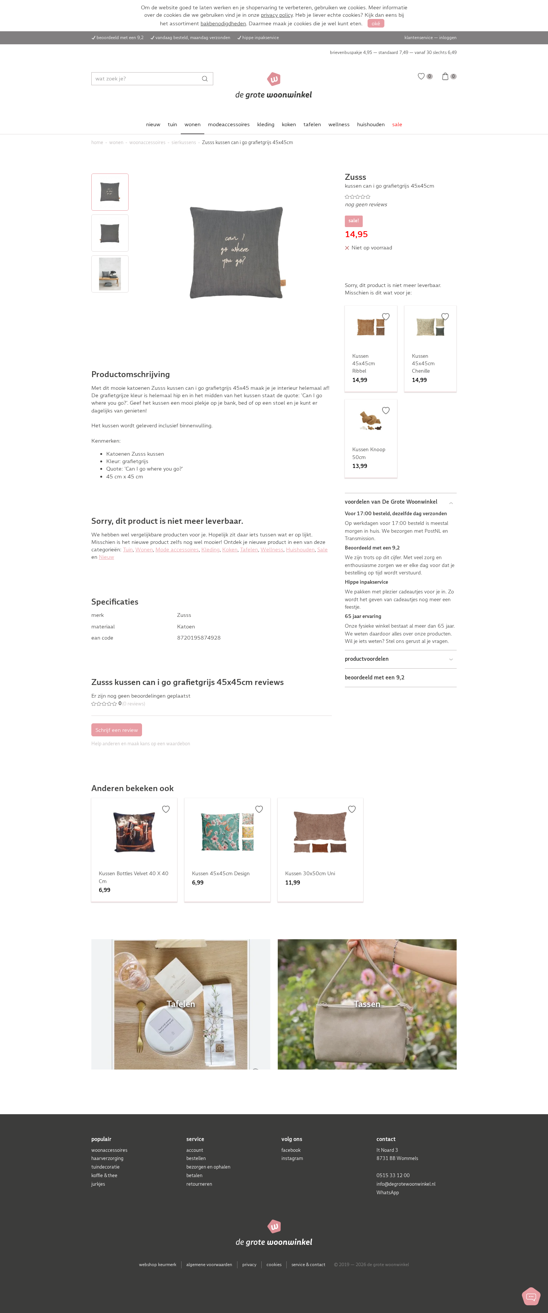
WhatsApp (388, 1192)
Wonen (144, 549)
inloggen (448, 37)
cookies (274, 1264)
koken (289, 124)
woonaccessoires (109, 1150)
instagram (292, 1158)
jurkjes (98, 1184)
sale (397, 124)
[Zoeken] (206, 78)
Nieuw (106, 557)
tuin (172, 124)
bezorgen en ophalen (208, 1167)
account (194, 1150)
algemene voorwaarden (209, 1264)
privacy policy (277, 15)
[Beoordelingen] (401, 196)
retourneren (199, 1184)
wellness (339, 124)
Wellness (272, 549)
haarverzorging (107, 1158)
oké (376, 23)
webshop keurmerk (157, 1264)
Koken (229, 549)
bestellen (196, 1158)
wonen (193, 124)
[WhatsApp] (531, 1296)
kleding (265, 124)
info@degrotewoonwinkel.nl (406, 1184)
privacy (249, 1264)
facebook (290, 1150)
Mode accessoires (177, 549)
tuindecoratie (105, 1167)
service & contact (308, 1264)
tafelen (312, 124)
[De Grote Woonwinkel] (274, 85)
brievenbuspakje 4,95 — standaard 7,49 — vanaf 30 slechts (393, 52)
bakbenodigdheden (223, 23)
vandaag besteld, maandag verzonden (192, 37)
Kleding (210, 549)
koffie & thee (104, 1175)
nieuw (153, 124)
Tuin (128, 549)
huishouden (371, 124)
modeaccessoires (229, 124)
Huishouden (300, 549)
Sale (322, 549)
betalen (194, 1175)
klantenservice (418, 37)
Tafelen (249, 549)
